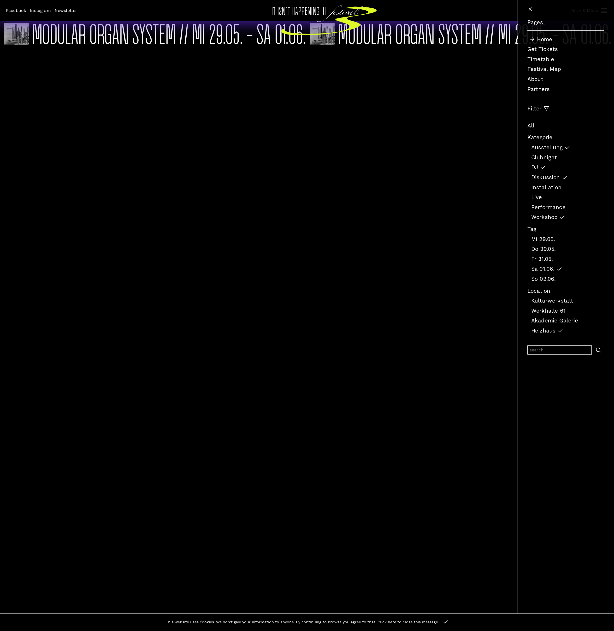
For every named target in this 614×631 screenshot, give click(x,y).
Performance (548, 207)
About (535, 79)
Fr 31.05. (542, 259)
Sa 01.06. (543, 269)
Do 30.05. (543, 249)
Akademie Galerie (554, 320)
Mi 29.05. (543, 239)
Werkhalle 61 (548, 311)
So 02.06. (543, 279)
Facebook (16, 10)
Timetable (540, 59)
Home (544, 39)
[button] (598, 350)
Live (536, 197)
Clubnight (544, 157)
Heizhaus (543, 330)
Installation (546, 187)
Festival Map (544, 69)
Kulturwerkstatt (552, 301)
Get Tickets (542, 49)
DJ (534, 167)
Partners (538, 89)
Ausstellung (547, 147)
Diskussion (545, 177)
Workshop (544, 217)
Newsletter (66, 10)
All (530, 125)
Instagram (40, 10)
